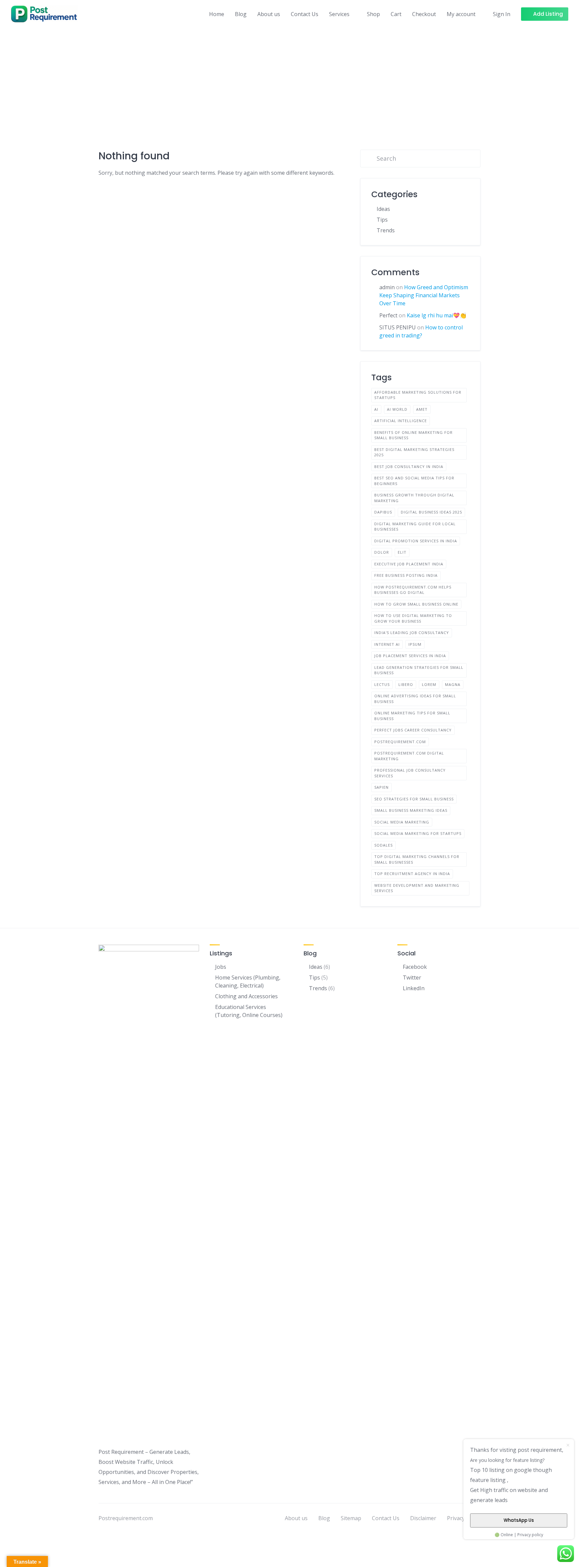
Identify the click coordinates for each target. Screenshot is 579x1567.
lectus (382, 684)
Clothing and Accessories (246, 996)
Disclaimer (423, 1518)
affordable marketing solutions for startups (417, 395)
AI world (397, 409)
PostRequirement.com (400, 741)
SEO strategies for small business (414, 798)
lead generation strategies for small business (418, 670)
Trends (386, 230)
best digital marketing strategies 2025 (414, 452)
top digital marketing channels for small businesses (416, 859)
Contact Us (304, 14)
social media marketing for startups (417, 833)
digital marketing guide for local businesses (415, 526)
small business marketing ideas (410, 810)
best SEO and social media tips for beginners (414, 480)
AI (376, 409)
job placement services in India (410, 655)
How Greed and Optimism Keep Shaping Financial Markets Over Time (423, 295)
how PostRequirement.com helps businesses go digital (412, 589)
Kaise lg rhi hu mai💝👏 (436, 315)
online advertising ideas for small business (415, 698)
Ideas (383, 209)
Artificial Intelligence (400, 420)
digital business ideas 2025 (431, 512)
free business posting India (406, 575)
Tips (382, 219)
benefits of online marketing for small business (413, 435)
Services (339, 14)
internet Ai (387, 644)
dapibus (383, 512)
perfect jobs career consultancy (413, 729)
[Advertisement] (289, 78)
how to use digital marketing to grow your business (413, 618)
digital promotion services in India (415, 540)
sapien (381, 787)
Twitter (412, 977)
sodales (383, 845)
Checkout (424, 14)
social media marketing (401, 822)
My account (461, 14)
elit (402, 552)
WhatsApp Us (519, 1520)
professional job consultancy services (410, 773)
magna (452, 684)
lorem (429, 684)
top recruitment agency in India (412, 873)
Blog (241, 14)
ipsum (415, 644)
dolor (381, 552)
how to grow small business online (416, 604)
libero (405, 684)
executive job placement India (408, 563)
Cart (396, 14)
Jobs (220, 966)
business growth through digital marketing (414, 497)
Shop (373, 14)
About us (268, 14)
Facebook (415, 966)
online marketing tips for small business (412, 715)
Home (216, 14)
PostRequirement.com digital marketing (409, 756)
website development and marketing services (416, 888)
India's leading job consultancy (411, 632)
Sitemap (351, 1518)
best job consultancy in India (408, 466)
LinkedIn (414, 988)
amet (422, 409)
